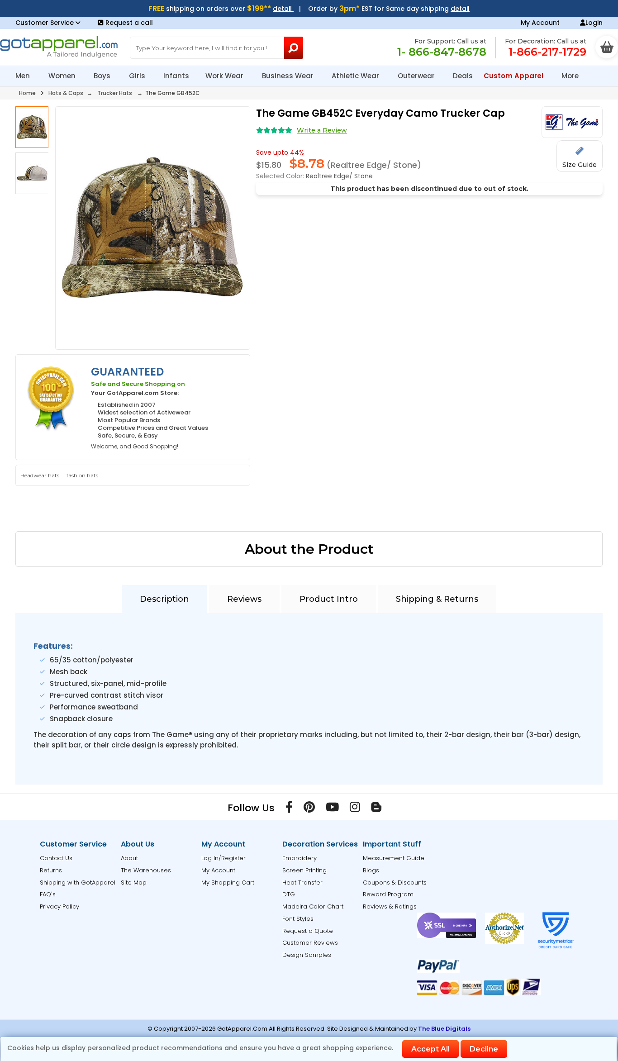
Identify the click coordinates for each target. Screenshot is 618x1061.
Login (594, 22)
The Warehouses (146, 870)
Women (62, 76)
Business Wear (288, 76)
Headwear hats (39, 475)
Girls (138, 76)
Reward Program (388, 894)
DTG (288, 894)
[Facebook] (289, 809)
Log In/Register (223, 858)
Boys (103, 76)
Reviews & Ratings (390, 906)
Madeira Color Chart (312, 906)
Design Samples (306, 955)
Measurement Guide (393, 858)
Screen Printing (304, 870)
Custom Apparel (514, 76)
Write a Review (322, 130)
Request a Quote (307, 931)
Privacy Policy (59, 906)
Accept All (430, 1049)
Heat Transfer (302, 882)
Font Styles (298, 918)
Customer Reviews (310, 942)
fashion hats (82, 475)
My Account (540, 22)
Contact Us (56, 858)
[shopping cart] (606, 47)
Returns (51, 870)
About (129, 858)
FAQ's (48, 894)
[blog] (376, 809)
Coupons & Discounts (395, 882)
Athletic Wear (356, 76)
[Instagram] (355, 809)
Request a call (129, 22)
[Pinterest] (309, 809)
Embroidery (299, 858)
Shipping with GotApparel (77, 882)
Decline (484, 1049)
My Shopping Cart (227, 882)
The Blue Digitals (444, 1028)
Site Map (134, 882)
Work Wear (225, 76)
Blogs (371, 870)
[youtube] (332, 809)
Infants (176, 76)
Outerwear (417, 76)
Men (23, 76)
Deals (463, 76)
